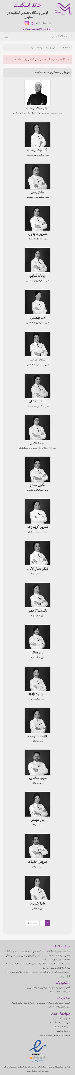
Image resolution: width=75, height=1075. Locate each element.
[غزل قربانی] (37, 637)
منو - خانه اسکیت (61, 36)
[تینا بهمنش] (37, 302)
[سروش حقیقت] (37, 846)
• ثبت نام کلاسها (63, 1031)
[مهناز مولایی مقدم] (37, 93)
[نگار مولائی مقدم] (37, 134)
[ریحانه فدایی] (37, 260)
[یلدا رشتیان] (37, 888)
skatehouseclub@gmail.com (55, 1035)
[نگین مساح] (37, 469)
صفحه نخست (64, 47)
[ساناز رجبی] (37, 176)
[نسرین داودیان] (37, 218)
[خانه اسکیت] (63, 8)
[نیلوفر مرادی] (37, 344)
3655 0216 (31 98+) (56, 1007)
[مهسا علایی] (37, 427)
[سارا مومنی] (37, 804)
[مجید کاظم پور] (37, 762)
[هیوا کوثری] (37, 679)
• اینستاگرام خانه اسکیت (60, 1022)
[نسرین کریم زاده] (37, 511)
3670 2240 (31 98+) (56, 992)
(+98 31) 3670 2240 (42, 23)
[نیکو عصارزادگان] (37, 553)
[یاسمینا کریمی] (37, 595)
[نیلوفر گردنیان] (37, 386)
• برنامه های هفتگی (62, 1027)
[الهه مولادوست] (37, 720)
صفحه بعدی (32, 923)
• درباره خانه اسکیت (61, 1018)
